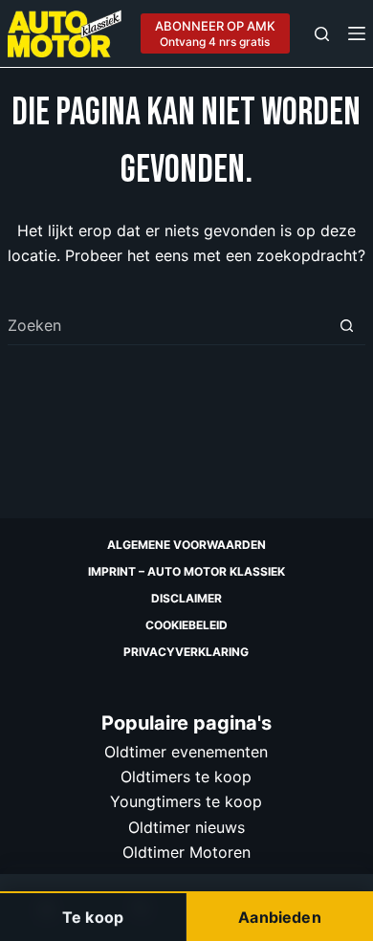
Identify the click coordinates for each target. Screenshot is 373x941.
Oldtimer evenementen (186, 751)
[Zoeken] (322, 34)
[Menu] (356, 33)
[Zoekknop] (346, 325)
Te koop (92, 917)
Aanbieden (279, 917)
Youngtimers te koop (186, 801)
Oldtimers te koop (186, 776)
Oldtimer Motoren (186, 852)
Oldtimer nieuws (186, 827)
